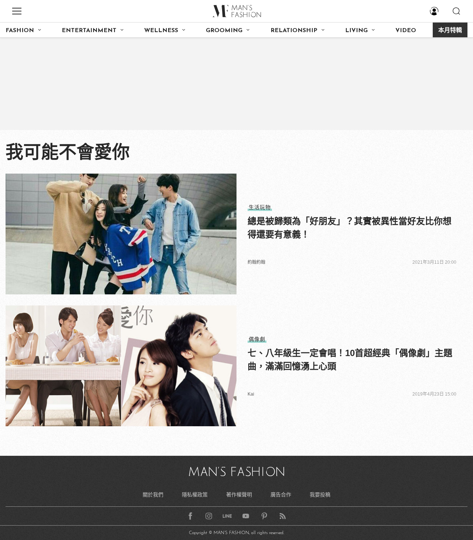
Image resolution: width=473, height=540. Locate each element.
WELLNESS (161, 31)
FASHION (20, 31)
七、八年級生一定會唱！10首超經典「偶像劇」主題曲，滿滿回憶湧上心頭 (350, 359)
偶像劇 (257, 339)
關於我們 (153, 495)
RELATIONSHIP (293, 31)
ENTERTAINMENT (89, 31)
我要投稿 (320, 495)
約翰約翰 (256, 262)
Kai (251, 394)
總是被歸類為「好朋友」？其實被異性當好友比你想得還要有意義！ (350, 227)
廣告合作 (280, 495)
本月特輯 (450, 31)
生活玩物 (260, 207)
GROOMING (224, 31)
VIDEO (405, 31)
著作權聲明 (239, 495)
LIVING (356, 31)
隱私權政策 (195, 495)
